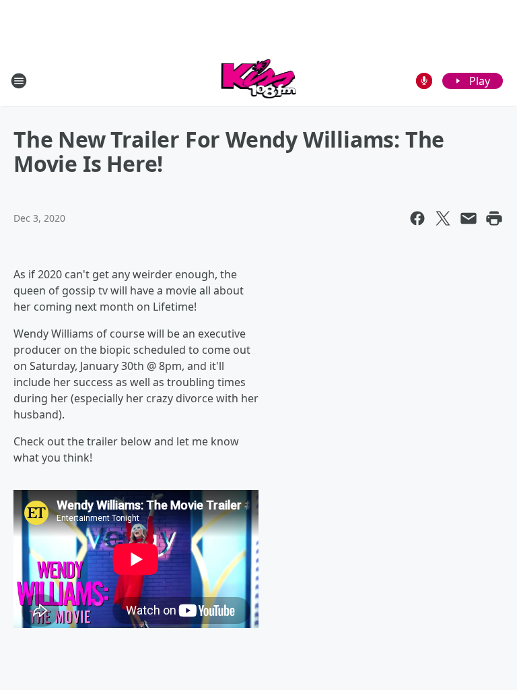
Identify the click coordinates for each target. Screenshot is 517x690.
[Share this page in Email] (468, 218)
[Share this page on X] (443, 218)
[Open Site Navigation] (19, 81)
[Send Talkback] (424, 81)
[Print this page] (494, 218)
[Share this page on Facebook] (417, 218)
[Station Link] (259, 80)
